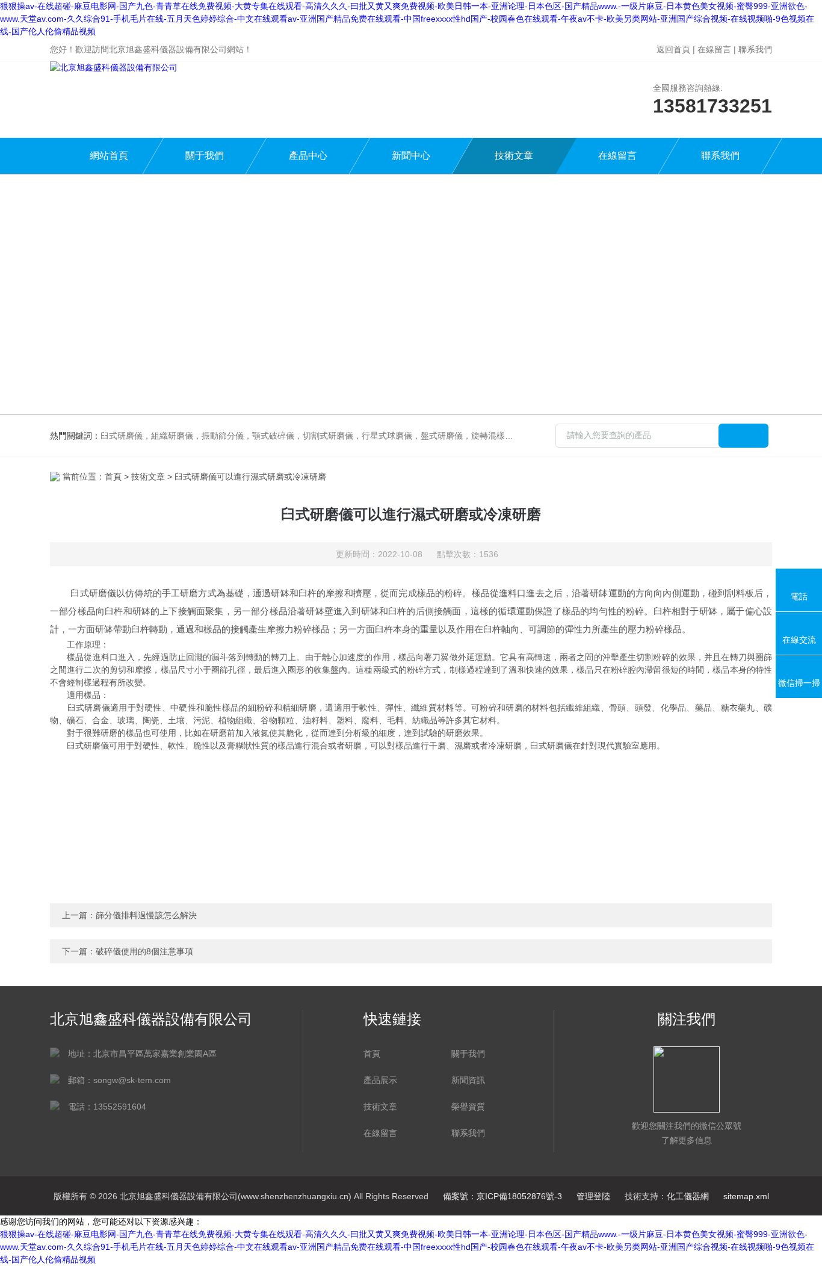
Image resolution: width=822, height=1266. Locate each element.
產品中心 (308, 155)
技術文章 (514, 155)
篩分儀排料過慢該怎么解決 (146, 915)
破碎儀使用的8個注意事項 (144, 951)
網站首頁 (109, 155)
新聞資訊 (468, 1080)
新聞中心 (411, 155)
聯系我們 (755, 49)
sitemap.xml (746, 1196)
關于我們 (204, 155)
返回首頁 (673, 49)
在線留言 (714, 49)
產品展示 (380, 1080)
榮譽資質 (468, 1106)
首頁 (113, 476)
